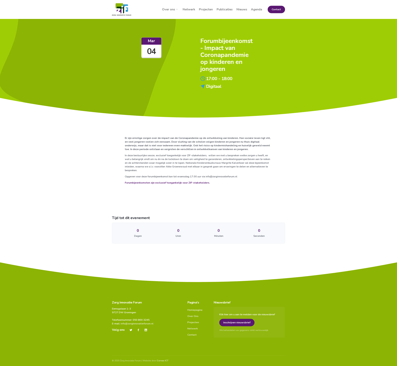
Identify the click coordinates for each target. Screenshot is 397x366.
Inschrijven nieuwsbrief (236, 322)
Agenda (256, 9)
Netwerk (189, 9)
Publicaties (224, 9)
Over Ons (192, 316)
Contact (276, 9)
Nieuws (241, 9)
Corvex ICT (162, 360)
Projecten (206, 9)
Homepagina (194, 310)
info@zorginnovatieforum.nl (137, 323)
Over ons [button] (168, 9)
